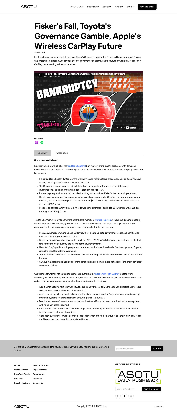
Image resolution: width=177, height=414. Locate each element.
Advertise (37, 378)
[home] (28, 6)
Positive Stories (21, 369)
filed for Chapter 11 (76, 165)
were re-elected (103, 219)
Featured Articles (40, 365)
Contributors (38, 374)
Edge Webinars (40, 369)
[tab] (42, 153)
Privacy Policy (158, 406)
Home (17, 365)
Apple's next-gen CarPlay (106, 273)
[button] (93, 6)
